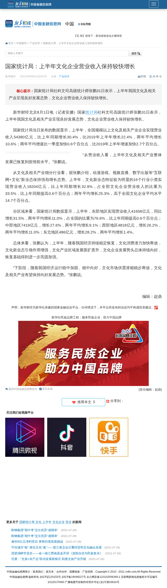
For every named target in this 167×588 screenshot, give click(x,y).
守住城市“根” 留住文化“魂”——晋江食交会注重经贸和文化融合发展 (56, 547)
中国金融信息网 (19, 576)
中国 (69, 24)
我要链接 (74, 571)
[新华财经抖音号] (68, 437)
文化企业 (58, 522)
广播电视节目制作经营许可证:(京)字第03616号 (92, 582)
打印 (143, 76)
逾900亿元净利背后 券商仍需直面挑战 (37, 541)
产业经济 (35, 43)
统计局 (91, 112)
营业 (68, 522)
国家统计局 (27, 522)
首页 (10, 43)
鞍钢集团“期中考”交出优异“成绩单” (34, 530)
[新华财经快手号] (109, 437)
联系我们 (38, 571)
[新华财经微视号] (26, 437)
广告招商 (87, 571)
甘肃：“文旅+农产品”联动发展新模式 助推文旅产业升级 (48, 559)
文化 (38, 522)
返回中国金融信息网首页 (22, 389)
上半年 (47, 522)
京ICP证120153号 (50, 576)
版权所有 (33, 576)
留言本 (50, 571)
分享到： (116, 401)
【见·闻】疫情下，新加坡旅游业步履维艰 (98, 35)
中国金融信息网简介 (18, 571)
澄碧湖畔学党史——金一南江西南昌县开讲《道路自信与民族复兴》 (57, 553)
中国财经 (21, 43)
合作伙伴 (61, 571)
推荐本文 (85, 402)
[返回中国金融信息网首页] (156, 307)
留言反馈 (47, 388)
